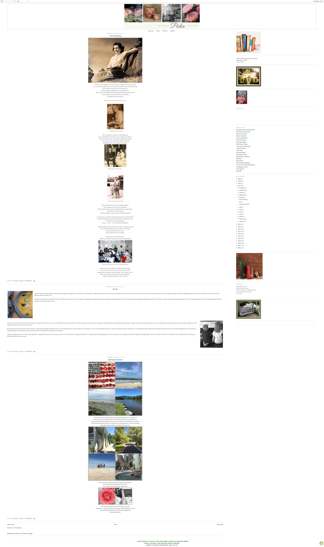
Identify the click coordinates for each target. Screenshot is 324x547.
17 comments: (28, 518)
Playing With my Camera (242, 156)
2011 (239, 236)
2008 (239, 243)
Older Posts (220, 524)
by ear (115, 289)
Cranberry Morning (241, 140)
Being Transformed (241, 136)
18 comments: (28, 280)
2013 (239, 231)
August (241, 197)
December (242, 188)
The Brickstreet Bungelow (243, 162)
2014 (239, 229)
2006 (239, 248)
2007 (239, 245)
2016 (239, 224)
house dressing (115, 36)
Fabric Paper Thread (241, 144)
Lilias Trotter (239, 150)
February (242, 219)
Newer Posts (10, 524)
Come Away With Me (241, 138)
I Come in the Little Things (243, 146)
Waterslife (238, 171)
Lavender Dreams (241, 148)
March (241, 216)
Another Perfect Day (241, 134)
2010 (239, 238)
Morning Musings (240, 152)
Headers (172, 30)
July (240, 207)
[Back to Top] (321, 543)
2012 (239, 233)
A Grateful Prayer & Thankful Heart (245, 129)
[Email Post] (34, 280)
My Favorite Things (241, 154)
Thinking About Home (242, 167)
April (240, 214)
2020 (239, 178)
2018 (239, 183)
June (240, 209)
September (242, 195)
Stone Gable (239, 160)
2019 (239, 181)
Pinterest (165, 30)
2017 (239, 186)
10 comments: (28, 351)
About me (150, 30)
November (242, 190)
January (241, 221)
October (241, 192)
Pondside (238, 158)
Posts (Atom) (18, 527)
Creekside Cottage (241, 142)
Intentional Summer (115, 360)
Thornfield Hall (240, 169)
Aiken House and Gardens (243, 131)
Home (158, 30)
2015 (239, 226)
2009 (239, 240)
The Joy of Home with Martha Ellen (245, 165)
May (240, 212)
